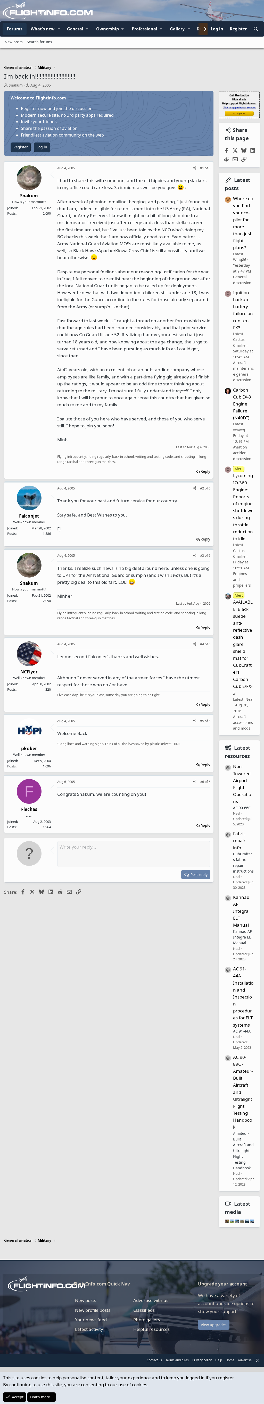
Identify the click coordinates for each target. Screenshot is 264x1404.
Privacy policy (202, 1360)
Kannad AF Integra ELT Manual (241, 911)
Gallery (177, 29)
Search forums (39, 41)
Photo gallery (146, 1320)
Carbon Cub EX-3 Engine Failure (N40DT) (242, 404)
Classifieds (144, 1310)
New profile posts (92, 1310)
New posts (14, 41)
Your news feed (91, 1320)
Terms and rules (177, 1360)
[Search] (255, 29)
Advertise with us (150, 1300)
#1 (202, 168)
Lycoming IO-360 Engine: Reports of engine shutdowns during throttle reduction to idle (243, 504)
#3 (202, 555)
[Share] (194, 168)
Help (218, 1360)
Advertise (245, 1360)
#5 (202, 720)
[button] (59, 29)
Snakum (16, 85)
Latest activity (89, 1329)
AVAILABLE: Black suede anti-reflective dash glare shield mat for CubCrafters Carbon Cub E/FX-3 (243, 644)
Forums (14, 29)
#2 (202, 488)
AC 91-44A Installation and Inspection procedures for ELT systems (243, 997)
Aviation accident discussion (242, 453)
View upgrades (214, 1324)
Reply (205, 471)
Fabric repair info (239, 840)
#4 (202, 644)
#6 (202, 781)
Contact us (154, 1360)
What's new (43, 29)
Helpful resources (151, 1329)
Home (230, 1360)
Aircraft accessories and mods (243, 722)
